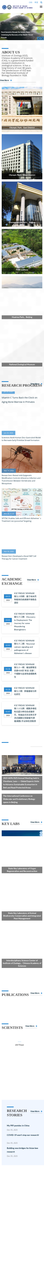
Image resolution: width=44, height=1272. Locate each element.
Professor (8, 1258)
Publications (30, 1221)
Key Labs (28, 1196)
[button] (39, 38)
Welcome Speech (11, 1200)
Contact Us (8, 1224)
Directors (7, 1205)
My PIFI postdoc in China (18, 1144)
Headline (28, 1253)
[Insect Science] (22, 1021)
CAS (30, 2)
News (26, 1263)
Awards (27, 1233)
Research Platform (32, 1208)
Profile (6, 1196)
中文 (36, 2)
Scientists (8, 1219)
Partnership (9, 1215)
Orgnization (9, 1210)
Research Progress (32, 1258)
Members (8, 1253)
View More (4, 80)
